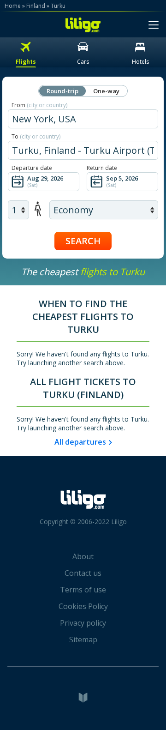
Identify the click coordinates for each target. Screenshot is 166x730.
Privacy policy (83, 623)
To (36, 136)
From (39, 105)
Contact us (83, 573)
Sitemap (83, 639)
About (83, 556)
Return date (102, 168)
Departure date (32, 168)
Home (13, 6)
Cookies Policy (83, 606)
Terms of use (83, 590)
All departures (80, 442)
